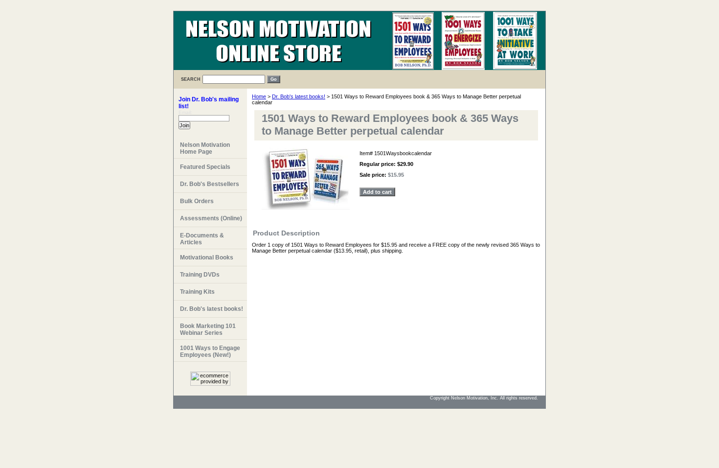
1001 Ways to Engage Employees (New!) (210, 351)
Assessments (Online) (211, 218)
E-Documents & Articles (202, 239)
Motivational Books (206, 257)
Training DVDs (200, 274)
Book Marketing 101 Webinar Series (208, 329)
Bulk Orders (197, 201)
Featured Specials (205, 167)
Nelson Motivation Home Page (205, 148)
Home (259, 96)
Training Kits (197, 291)
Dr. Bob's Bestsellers (209, 184)
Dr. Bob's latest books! (298, 96)
